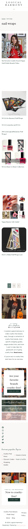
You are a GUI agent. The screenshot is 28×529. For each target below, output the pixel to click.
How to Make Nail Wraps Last (12, 255)
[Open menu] (14, 9)
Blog (13, 518)
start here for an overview (14, 359)
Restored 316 (21, 525)
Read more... (18, 352)
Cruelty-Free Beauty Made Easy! (10, 513)
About (8, 518)
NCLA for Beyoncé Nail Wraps (12, 118)
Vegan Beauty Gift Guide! (10, 222)
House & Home (21, 455)
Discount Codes (9, 459)
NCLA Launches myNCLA (11, 125)
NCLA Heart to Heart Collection (13, 167)
